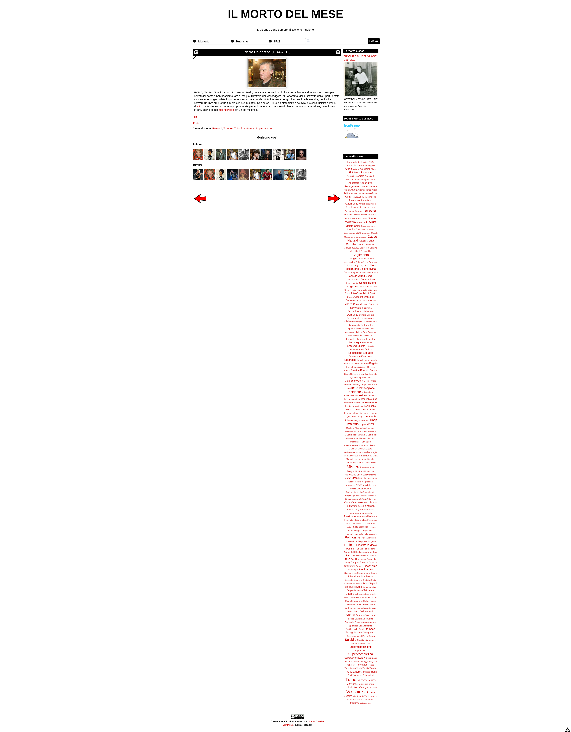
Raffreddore (369, 549)
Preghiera (362, 541)
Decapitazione (355, 311)
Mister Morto (371, 462)
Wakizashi (351, 699)
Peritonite (372, 516)
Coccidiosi (355, 251)
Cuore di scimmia (363, 308)
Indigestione (367, 392)
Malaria (372, 431)
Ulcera (350, 683)
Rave (374, 552)
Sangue (355, 562)
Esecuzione (355, 352)
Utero (355, 687)
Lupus (363, 424)
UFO (373, 680)
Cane (358, 232)
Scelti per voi (366, 569)
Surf (346, 661)
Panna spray (353, 509)
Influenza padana (352, 399)
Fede (366, 363)
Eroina (368, 349)
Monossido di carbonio (357, 474)
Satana (373, 562)
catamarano (368, 699)
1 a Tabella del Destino (357, 162)
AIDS (371, 162)
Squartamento (365, 626)
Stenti (361, 629)
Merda (346, 456)
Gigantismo (351, 380)
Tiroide (366, 668)
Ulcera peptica (361, 684)
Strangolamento (354, 632)
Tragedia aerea (353, 671)
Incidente (354, 392)
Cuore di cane (360, 304)
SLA (347, 559)
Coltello (353, 276)
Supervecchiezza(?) (354, 657)
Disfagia (358, 321)
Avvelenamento (354, 207)
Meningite (372, 452)
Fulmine (355, 370)
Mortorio (203, 41)
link (196, 116)
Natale (351, 482)
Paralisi (363, 509)
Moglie (350, 471)
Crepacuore (352, 300)
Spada (351, 619)
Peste (348, 527)
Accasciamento (354, 165)
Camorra (360, 229)
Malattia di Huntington (360, 442)
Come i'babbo (352, 283)
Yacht (359, 699)
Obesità (361, 488)
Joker (365, 409)
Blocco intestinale (362, 214)
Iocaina (348, 406)
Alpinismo (354, 172)
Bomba (349, 218)
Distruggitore (367, 325)
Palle (360, 506)
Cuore (347, 304)
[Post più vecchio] (334, 205)
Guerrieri (348, 384)
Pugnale (372, 545)
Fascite (373, 360)
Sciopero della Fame (367, 573)
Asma (348, 196)
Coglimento (360, 255)
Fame (366, 360)
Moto (355, 478)
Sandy (347, 562)
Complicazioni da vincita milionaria (360, 290)
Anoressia (371, 186)
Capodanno (349, 237)
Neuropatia (350, 485)
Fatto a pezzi (349, 363)
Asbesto (354, 193)
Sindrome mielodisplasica (356, 608)
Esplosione (355, 356)
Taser (356, 661)
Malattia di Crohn (367, 438)
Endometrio (367, 342)
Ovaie (347, 502)
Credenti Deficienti (364, 296)
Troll (350, 675)
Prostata (361, 545)
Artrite (347, 193)
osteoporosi (365, 703)
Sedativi (367, 580)
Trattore (366, 672)
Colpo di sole (371, 272)
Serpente (351, 590)
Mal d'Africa (363, 431)
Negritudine (367, 482)
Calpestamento (368, 226)
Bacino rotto (369, 207)
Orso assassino (352, 499)
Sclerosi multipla (356, 576)
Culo (373, 300)
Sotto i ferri (370, 615)
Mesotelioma (357, 455)
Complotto (350, 293)
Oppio (348, 495)
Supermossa (361, 650)
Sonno (350, 615)
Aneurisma (366, 182)
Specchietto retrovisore (365, 622)
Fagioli (360, 360)
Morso (348, 478)
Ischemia (356, 409)
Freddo (346, 370)
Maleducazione (351, 445)
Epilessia (370, 346)
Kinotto (371, 409)
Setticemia (368, 590)
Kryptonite (349, 413)
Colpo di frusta (358, 272)
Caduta (371, 222)
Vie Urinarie (358, 696)
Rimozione (357, 555)
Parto (358, 516)
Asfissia (373, 193)
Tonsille (373, 668)
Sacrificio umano (359, 559)
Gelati (347, 374)
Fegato (373, 363)
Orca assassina (368, 495)
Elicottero (360, 339)
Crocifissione (365, 300)
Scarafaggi (353, 569)
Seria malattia (369, 587)
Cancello (370, 229)
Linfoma (348, 420)
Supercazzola (363, 643)
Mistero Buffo (368, 467)
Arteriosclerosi (364, 190)
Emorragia (355, 342)
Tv (362, 680)
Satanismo (349, 566)
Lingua (357, 420)
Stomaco (369, 629)
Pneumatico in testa (354, 534)
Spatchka (359, 619)
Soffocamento (367, 611)
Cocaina (373, 248)
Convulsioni (362, 293)
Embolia (370, 339)
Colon (346, 272)
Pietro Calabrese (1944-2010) (267, 52)
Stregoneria (369, 632)
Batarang (358, 211)
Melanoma (361, 452)
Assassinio (358, 196)
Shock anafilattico (361, 594)
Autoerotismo (365, 200)
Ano (363, 186)
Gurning (356, 384)
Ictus (354, 388)
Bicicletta (348, 214)
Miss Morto (350, 462)
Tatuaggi (364, 661)
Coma (361, 275)
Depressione (367, 318)
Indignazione (350, 395)
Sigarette (355, 597)
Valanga (363, 687)
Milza (375, 456)
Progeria (372, 541)
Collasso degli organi (355, 265)
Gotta (373, 381)
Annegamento (352, 186)
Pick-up (372, 527)
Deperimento (353, 318)
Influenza (373, 395)
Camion (351, 229)
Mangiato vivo (355, 449)
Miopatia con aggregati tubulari (360, 459)
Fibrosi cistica (358, 367)
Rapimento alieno (363, 552)
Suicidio (350, 639)
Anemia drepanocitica (364, 179)
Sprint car (353, 626)
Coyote (350, 297)
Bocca (374, 214)
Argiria (347, 190)
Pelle (364, 516)
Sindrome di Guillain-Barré (363, 601)
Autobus (353, 200)
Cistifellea (364, 248)
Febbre (359, 363)
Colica (365, 262)
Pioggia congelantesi (363, 530)
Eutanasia (350, 359)
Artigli (374, 190)
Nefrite (358, 482)
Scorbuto (349, 580)
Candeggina (349, 233)
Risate (365, 555)
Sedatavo (358, 580)
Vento (372, 692)
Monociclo (369, 471)
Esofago (368, 352)
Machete (350, 428)
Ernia (361, 349)
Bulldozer (361, 222)
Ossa (363, 499)
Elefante (350, 339)
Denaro (362, 315)
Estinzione (366, 356)
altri (199, 106)
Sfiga (349, 593)
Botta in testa (360, 218)
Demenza (352, 314)
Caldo (357, 226)
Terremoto (361, 664)
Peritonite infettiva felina (355, 520)
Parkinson (350, 516)
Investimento (369, 402)
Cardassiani (361, 237)
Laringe (373, 413)
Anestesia (354, 182)
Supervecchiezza (360, 654)
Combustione (368, 279)
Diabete (349, 321)
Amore (360, 175)
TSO (351, 661)
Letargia (360, 416)
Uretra (371, 684)
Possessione (351, 541)
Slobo (356, 611)
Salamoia (371, 559)
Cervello (351, 244)
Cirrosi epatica (351, 247)
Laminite (358, 413)
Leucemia (370, 416)
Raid (352, 552)
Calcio (349, 225)
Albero (356, 169)
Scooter (369, 576)
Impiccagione (367, 388)
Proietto (349, 545)
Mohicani (359, 471)
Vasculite (372, 687)
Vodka (367, 696)
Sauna (359, 566)
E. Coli (370, 335)
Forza (372, 367)
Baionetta (349, 211)
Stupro (371, 636)
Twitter (367, 680)
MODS (370, 424)
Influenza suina (369, 399)
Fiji (367, 366)
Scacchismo (370, 565)
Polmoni (217, 128)
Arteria (353, 189)
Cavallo (362, 241)
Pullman (350, 548)
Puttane (359, 549)
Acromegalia (369, 165)
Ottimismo (371, 499)
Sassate (364, 562)
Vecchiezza (357, 691)
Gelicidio (354, 374)
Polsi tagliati (363, 538)
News (359, 485)
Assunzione (370, 197)
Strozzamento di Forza (357, 636)
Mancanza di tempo (368, 445)
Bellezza (370, 211)
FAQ (277, 41)
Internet (348, 402)
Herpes (364, 384)
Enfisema (352, 346)
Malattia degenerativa (355, 435)
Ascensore (364, 193)
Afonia (349, 168)
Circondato (370, 244)
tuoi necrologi (226, 109)
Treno (374, 671)
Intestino (356, 402)
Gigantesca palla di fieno (360, 377)
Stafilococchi (352, 629)
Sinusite (373, 608)
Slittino (350, 611)
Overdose (357, 502)
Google (367, 381)
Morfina (372, 475)
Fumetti (364, 370)
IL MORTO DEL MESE (285, 14)
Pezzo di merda (360, 526)
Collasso (373, 262)
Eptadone (354, 349)
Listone (364, 420)
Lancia (366, 413)
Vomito (374, 696)
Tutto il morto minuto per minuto (253, 128)
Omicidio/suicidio (354, 492)
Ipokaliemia (358, 406)
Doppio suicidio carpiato (358, 328)
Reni (348, 555)
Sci (355, 573)
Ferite (349, 367)
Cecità (370, 240)
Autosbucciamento (367, 204)
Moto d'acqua (364, 478)
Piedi (350, 530)
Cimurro (360, 244)
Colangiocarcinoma (357, 258)
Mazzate (367, 448)
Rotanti (372, 555)
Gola (360, 380)
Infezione (361, 395)
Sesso (360, 590)
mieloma (354, 702)
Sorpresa (360, 615)
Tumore (228, 128)
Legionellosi (350, 416)
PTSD (366, 502)
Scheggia (348, 573)
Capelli (374, 233)
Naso (374, 478)
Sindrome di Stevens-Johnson (360, 604)
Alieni (373, 169)
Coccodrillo (365, 251)
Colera (359, 262)
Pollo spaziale (370, 534)
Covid (373, 293)
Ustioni (348, 687)
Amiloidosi (352, 176)
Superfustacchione (360, 646)
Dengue (370, 315)
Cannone (366, 233)
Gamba (374, 370)
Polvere (372, 538)
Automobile (351, 203)
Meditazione (349, 452)
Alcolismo (365, 169)
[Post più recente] (200, 205)
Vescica (348, 696)
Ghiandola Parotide (368, 374)
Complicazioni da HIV (367, 286)
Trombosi (357, 675)
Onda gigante (368, 492)
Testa (359, 668)
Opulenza (356, 495)
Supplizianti (371, 658)
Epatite (361, 346)
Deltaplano (368, 311)
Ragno (347, 552)
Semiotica (357, 583)
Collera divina (368, 268)
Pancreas (369, 505)
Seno (365, 583)
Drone (363, 335)
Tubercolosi (368, 675)
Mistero (354, 466)
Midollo (368, 455)
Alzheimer (367, 172)
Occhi (368, 488)
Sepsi (359, 586)
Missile (360, 462)
